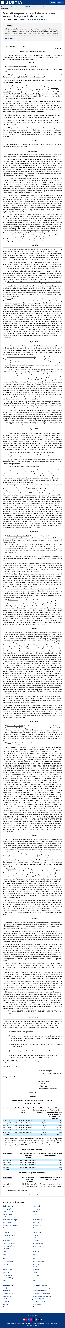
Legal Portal (20, 1323)
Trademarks (6, 1301)
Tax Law (5, 1251)
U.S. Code (5, 1264)
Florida (34, 1272)
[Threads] (34, 1319)
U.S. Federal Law (9, 1259)
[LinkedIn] (24, 1319)
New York (35, 1275)
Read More (8, 38)
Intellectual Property (9, 1243)
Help (34, 1323)
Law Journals (36, 1246)
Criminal (35, 1211)
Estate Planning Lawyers (10, 1220)
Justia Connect (11, 1323)
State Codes (36, 1264)
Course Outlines (37, 1243)
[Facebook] (29, 1319)
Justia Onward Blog (38, 1301)
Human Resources (24, 19)
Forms (7, 6)
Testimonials (36, 1304)
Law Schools (37, 1232)
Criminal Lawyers (8, 1214)
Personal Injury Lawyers (10, 1225)
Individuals (36, 1206)
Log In (53, 2)
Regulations (6, 1267)
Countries (6, 1304)
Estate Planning (37, 1220)
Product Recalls (7, 1296)
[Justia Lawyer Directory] (41, 1319)
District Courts (7, 1275)
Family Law (35, 1222)
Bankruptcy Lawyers (9, 1209)
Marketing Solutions (39, 1285)
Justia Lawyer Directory (39, 1291)
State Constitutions (38, 1261)
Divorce (34, 1214)
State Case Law (37, 1267)
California (35, 1270)
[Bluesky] (36, 1319)
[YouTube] (26, 1319)
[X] (39, 1319)
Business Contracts (16, 6)
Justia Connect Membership (41, 1288)
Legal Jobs (6, 1288)
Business (6, 1232)
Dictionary (35, 1235)
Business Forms (8, 1293)
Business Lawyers (8, 1211)
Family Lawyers (7, 1222)
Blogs (34, 1249)
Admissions (36, 1238)
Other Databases (9, 1285)
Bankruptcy (36, 1209)
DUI (33, 1217)
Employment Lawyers (9, 1217)
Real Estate (6, 1249)
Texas (34, 1278)
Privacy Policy (52, 1323)
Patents (5, 1299)
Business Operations (9, 1238)
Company (29, 1323)
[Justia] (14, 2)
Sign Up (60, 2)
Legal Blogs (6, 1291)
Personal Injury (37, 1225)
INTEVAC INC (26, 6)
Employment (6, 1241)
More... (5, 1228)
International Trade (9, 1246)
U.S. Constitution (8, 1261)
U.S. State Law (37, 1259)
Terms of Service (42, 1323)
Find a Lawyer (8, 1206)
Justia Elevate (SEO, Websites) (41, 1296)
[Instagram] (31, 1319)
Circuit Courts (7, 1272)
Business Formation (9, 1235)
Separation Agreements (39, 19)
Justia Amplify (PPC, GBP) (40, 1299)
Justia (2, 6)
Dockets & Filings (8, 1278)
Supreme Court (7, 1270)
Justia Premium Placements (41, 1293)
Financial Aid (36, 1241)
